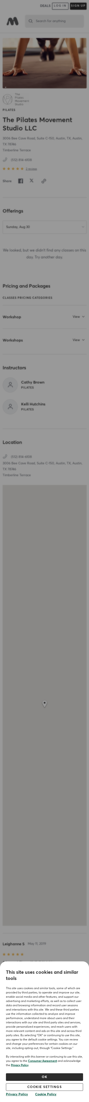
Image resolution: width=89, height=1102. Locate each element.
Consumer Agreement (42, 1061)
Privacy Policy (19, 1065)
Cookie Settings (44, 1087)
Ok (44, 1077)
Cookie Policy (45, 1094)
